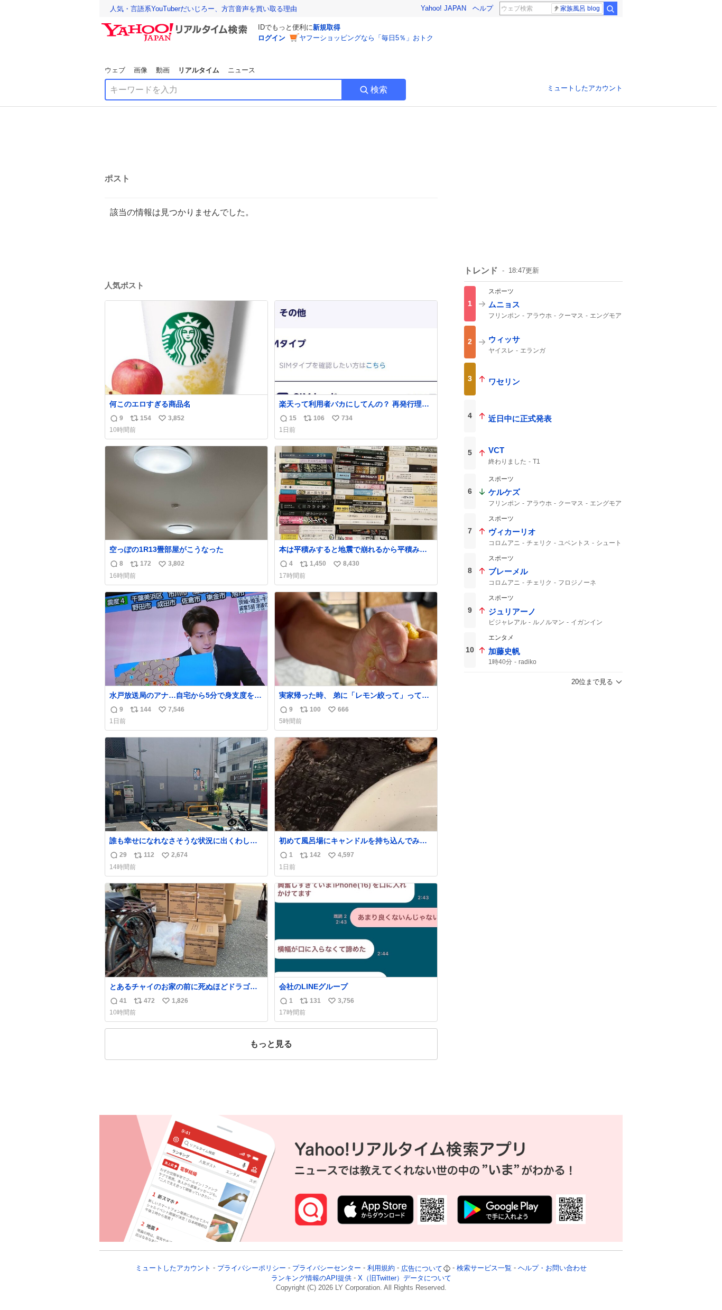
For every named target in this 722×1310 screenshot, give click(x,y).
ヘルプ (483, 8)
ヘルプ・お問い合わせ (552, 1268)
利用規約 (381, 1268)
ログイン (271, 38)
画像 (140, 70)
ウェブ (115, 70)
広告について (421, 1268)
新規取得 (326, 27)
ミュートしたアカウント (585, 88)
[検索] (610, 8)
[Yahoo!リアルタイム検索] (176, 26)
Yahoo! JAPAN (443, 8)
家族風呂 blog (580, 8)
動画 (163, 70)
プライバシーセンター (326, 1268)
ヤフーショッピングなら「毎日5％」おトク (366, 38)
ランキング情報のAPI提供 (311, 1278)
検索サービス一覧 (484, 1268)
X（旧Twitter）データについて (404, 1278)
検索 (379, 89)
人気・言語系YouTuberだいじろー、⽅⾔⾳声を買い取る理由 (203, 9)
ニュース (241, 70)
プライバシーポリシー (251, 1268)
